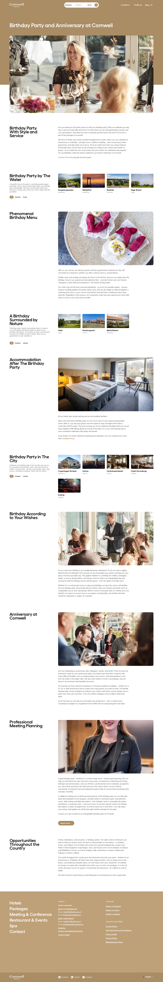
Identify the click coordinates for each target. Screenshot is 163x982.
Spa (13, 926)
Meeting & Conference (31, 914)
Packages (19, 909)
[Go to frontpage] (17, 5)
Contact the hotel (65, 157)
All (11, 197)
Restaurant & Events (28, 920)
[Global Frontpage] (17, 977)
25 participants (69, 5)
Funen (25, 197)
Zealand (17, 197)
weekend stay (68, 438)
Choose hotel (79, 5)
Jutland (25, 343)
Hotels (15, 903)
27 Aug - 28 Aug (90, 5)
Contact (17, 932)
